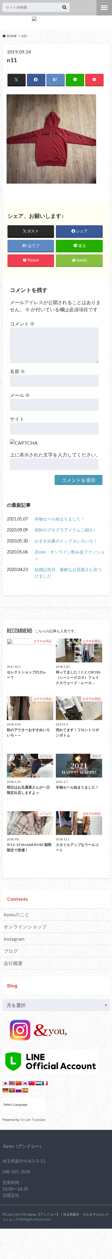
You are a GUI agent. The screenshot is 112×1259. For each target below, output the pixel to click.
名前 (17, 371)
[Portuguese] (12, 1090)
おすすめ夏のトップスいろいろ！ (66, 540)
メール (20, 395)
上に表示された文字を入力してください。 (55, 454)
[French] (45, 1083)
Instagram (14, 938)
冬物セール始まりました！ (60, 518)
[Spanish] (25, 1090)
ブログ (11, 951)
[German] (5, 1090)
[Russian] (19, 1090)
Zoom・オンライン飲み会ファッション (70, 555)
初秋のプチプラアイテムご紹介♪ (65, 529)
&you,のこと (17, 914)
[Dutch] (38, 1083)
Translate (38, 1120)
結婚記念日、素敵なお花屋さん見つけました (68, 572)
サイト (17, 419)
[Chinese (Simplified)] (19, 1083)
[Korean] (25, 1083)
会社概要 (13, 963)
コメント (22, 323)
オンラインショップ (25, 926)
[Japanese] (5, 1083)
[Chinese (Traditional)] (32, 1083)
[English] (12, 1083)
